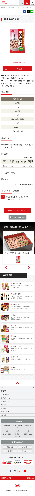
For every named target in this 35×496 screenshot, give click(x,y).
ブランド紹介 (5, 394)
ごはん (19, 7)
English (31, 478)
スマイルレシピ (5, 398)
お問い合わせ (9, 451)
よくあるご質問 (7, 434)
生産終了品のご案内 (18, 217)
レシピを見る (19, 69)
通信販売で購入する (18, 63)
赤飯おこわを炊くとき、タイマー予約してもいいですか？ (18, 198)
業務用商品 (10, 447)
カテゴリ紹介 (25, 447)
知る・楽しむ (5, 401)
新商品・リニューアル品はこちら (18, 210)
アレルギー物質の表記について (25, 185)
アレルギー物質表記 (17, 426)
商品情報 (11, 7)
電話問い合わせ (28, 434)
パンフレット (25, 451)
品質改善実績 (7, 425)
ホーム (5, 7)
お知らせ (3, 405)
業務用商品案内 (18, 442)
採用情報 (3, 415)
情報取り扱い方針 (6, 478)
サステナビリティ (6, 412)
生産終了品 (28, 425)
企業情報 (3, 408)
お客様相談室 (18, 421)
